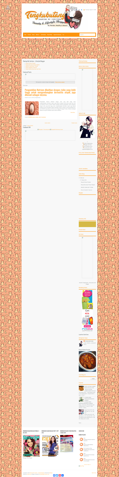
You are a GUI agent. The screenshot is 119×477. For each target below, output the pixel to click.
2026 (81, 177)
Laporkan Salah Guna (83, 334)
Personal (29, 34)
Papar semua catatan (60, 82)
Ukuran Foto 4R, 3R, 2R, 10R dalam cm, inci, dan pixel (89, 411)
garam (33, 117)
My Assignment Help (88, 448)
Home (25, 34)
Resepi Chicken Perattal (30, 63)
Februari (83, 180)
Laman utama (47, 122)
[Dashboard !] (8, 13)
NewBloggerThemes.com (44, 474)
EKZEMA (30, 117)
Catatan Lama (74, 122)
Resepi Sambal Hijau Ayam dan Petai (33, 69)
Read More (73, 112)
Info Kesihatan (43, 34)
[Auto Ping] (81, 465)
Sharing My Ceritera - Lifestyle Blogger (37, 472)
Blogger (87, 284)
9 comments (43, 117)
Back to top (94, 472)
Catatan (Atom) (30, 125)
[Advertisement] (59, 48)
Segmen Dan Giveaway (57, 34)
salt (39, 117)
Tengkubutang (89, 341)
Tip (63, 34)
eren (84, 438)
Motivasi (38, 34)
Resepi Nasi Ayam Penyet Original (32, 64)
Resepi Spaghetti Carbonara (31, 67)
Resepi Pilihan (49, 34)
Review (33, 34)
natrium (36, 117)
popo (84, 453)
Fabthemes (29, 474)
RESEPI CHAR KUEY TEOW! (32, 66)
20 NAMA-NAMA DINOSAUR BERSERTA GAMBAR (89, 399)
